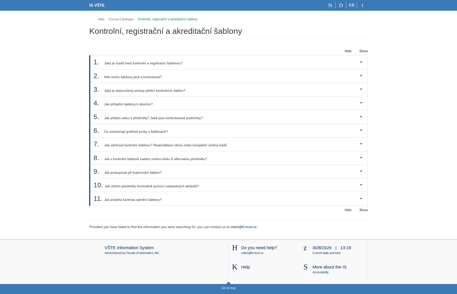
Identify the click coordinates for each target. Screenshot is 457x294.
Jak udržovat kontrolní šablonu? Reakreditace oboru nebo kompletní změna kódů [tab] (160, 144)
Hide (348, 51)
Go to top (229, 288)
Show (363, 51)
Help (101, 19)
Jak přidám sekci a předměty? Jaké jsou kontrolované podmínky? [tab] (148, 117)
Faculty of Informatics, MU (142, 253)
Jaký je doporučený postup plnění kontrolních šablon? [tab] (139, 89)
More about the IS (330, 267)
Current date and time (327, 253)
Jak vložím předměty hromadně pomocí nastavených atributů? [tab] (146, 185)
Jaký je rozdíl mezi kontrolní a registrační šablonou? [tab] (138, 62)
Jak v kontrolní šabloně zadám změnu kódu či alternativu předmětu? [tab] (150, 158)
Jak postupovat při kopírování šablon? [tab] (128, 171)
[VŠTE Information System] (91, 18)
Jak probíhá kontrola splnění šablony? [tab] (128, 198)
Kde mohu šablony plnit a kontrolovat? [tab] (128, 76)
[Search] (341, 5)
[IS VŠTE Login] (362, 5)
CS (351, 5)
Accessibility (320, 272)
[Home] (330, 5)
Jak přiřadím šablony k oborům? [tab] (123, 103)
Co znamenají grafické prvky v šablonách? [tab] (131, 130)
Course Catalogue (121, 19)
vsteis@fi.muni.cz (243, 227)
